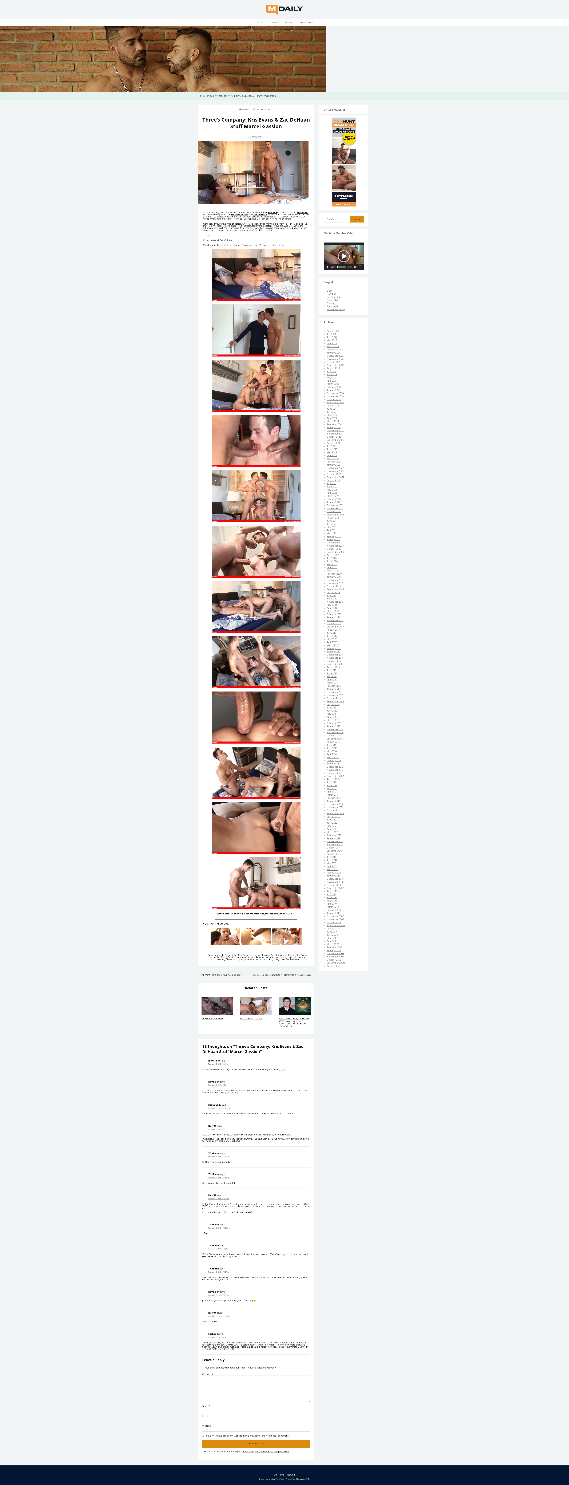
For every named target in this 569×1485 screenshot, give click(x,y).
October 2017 (334, 623)
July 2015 (331, 707)
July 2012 (331, 819)
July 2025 (331, 371)
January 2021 (333, 539)
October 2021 (334, 511)
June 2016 (332, 673)
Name (206, 1406)
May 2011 (331, 863)
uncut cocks (265, 959)
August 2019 (333, 592)
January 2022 (333, 502)
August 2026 (333, 331)
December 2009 (335, 916)
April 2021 (332, 530)
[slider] (341, 267)
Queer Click (333, 300)
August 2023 (333, 443)
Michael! (213, 1334)
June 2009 (332, 935)
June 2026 (332, 337)
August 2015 (333, 704)
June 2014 (332, 748)
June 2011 (332, 860)
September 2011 (335, 851)
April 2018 (332, 608)
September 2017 (335, 626)
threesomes (251, 959)
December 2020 (335, 542)
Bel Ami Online (225, 240)
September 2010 (335, 888)
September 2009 (336, 925)
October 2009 (334, 922)
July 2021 (331, 521)
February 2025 (334, 387)
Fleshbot (331, 294)
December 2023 (335, 430)
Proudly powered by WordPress (271, 1479)
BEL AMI (290, 913)
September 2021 (335, 514)
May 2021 (332, 527)
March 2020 (333, 570)
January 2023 (333, 465)
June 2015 (332, 710)
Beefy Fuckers (306, 22)
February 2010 (334, 910)
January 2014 (333, 763)
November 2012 (335, 807)
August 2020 (333, 555)
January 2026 (333, 352)
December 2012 (335, 804)
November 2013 (335, 770)
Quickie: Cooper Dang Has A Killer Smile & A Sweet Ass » (282, 975)
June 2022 (332, 486)
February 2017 (334, 648)
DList (329, 290)
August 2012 (333, 816)
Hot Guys (274, 22)
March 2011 (332, 869)
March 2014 (333, 757)
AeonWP (305, 1479)
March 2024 (333, 421)
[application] (344, 256)
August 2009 (333, 928)
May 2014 (332, 751)
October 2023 (334, 437)
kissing (291, 955)
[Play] (327, 266)
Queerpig (332, 303)
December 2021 (335, 505)
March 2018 (333, 611)
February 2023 (334, 461)
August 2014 (333, 742)
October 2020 (334, 549)
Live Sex (260, 22)
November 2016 (335, 658)
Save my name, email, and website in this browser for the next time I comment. (247, 1436)
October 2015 (334, 698)
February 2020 (334, 573)
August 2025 (333, 368)
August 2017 (333, 630)
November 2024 (335, 396)
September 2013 (335, 776)
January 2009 (334, 950)
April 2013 (332, 791)
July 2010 (331, 894)
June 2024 (332, 412)
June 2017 (332, 636)
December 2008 (335, 953)
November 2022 (335, 471)
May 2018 (332, 605)
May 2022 (332, 489)
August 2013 (333, 779)
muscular (241, 957)
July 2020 (332, 558)
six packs (266, 957)
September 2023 (335, 440)
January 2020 (334, 577)
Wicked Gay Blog (336, 309)
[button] (344, 256)
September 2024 (335, 402)
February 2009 (334, 947)
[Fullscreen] (359, 266)
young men (278, 959)
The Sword (332, 306)
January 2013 (333, 801)
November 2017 (335, 620)
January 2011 (333, 875)
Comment (208, 1374)
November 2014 (335, 732)
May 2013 (332, 788)
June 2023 (332, 449)
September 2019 (335, 589)
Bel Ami (272, 212)
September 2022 (335, 477)
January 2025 (333, 390)
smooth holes (295, 957)
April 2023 (332, 455)
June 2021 (332, 524)
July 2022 (331, 483)
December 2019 (335, 580)
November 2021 (335, 508)
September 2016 (335, 664)
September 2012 (335, 813)
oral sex (251, 957)
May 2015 (331, 714)
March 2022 (333, 496)
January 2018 (333, 617)
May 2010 (332, 900)
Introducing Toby (251, 1018)
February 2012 (334, 835)
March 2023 (333, 458)
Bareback (288, 22)
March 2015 (332, 720)
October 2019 (334, 586)
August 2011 (333, 854)
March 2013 (333, 794)
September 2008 (336, 963)
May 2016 (332, 676)
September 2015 (335, 701)
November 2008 (335, 956)
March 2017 (333, 645)
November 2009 (335, 919)
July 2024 (332, 408)
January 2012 (333, 838)
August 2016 (333, 667)
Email (205, 1416)
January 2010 (333, 913)
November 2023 (335, 433)
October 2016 (334, 661)
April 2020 (332, 567)
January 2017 (333, 651)
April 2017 (332, 642)
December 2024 (335, 393)
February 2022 (334, 499)
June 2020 (332, 561)
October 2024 (334, 399)
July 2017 (331, 633)
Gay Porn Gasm (335, 297)
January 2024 (334, 427)
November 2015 (335, 695)
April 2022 (332, 493)
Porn (258, 957)
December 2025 (335, 356)
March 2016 (333, 682)
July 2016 (331, 670)
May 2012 (332, 826)
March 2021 (333, 533)
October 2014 (334, 735)
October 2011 (333, 847)
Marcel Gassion (227, 957)
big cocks (255, 955)
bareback (218, 955)
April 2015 (331, 717)
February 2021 (334, 536)
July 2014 (331, 745)
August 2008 (334, 966)
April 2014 (332, 754)
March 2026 (333, 346)
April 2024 (332, 418)
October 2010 (334, 885)
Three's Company (235, 959)
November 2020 (335, 545)
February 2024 (334, 424)
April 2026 (332, 343)
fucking (283, 955)
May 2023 (332, 452)
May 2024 (332, 415)
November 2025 (335, 359)
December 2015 (335, 692)
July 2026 (331, 334)
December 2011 (335, 841)
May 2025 (332, 377)
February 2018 (334, 614)
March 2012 (333, 832)
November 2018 (335, 601)
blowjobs (265, 955)
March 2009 (333, 944)
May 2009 (332, 938)
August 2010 (333, 891)
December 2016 (335, 654)
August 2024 (333, 405)
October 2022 (334, 474)
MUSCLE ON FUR (212, 1018)
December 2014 (335, 729)
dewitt (247, 109)
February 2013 (334, 798)
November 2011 (335, 844)
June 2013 (332, 785)
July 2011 (331, 857)
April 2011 (331, 866)
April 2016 (332, 679)
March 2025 (333, 384)
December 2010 (335, 879)
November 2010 (335, 882)
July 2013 (331, 782)
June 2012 (332, 823)
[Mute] (355, 266)
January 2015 (333, 726)
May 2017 (332, 639)
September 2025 (335, 365)
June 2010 (332, 897)
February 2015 (334, 723)
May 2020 (332, 564)
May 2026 (332, 340)
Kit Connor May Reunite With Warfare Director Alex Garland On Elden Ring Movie (294, 1022)
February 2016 (334, 686)
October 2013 (334, 773)
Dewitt (212, 1126)
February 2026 (334, 349)
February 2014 (334, 760)
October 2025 (334, 362)
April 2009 (332, 941)
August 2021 (333, 517)
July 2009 (332, 931)
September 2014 (335, 738)
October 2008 (334, 959)
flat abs (275, 955)
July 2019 (331, 595)
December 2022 (335, 468)
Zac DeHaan (292, 959)
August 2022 (333, 480)
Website (206, 1426)
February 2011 (334, 872)
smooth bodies (279, 957)
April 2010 (332, 903)
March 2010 (333, 907)
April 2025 (332, 380)
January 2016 (333, 689)
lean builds (213, 957)
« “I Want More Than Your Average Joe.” (221, 975)
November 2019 (335, 583)
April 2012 (332, 829)
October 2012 (334, 810)
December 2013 (335, 766)
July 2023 (331, 446)
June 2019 (332, 598)
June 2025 (332, 374)
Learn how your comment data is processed (266, 1451)
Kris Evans (301, 955)
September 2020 (336, 552)
